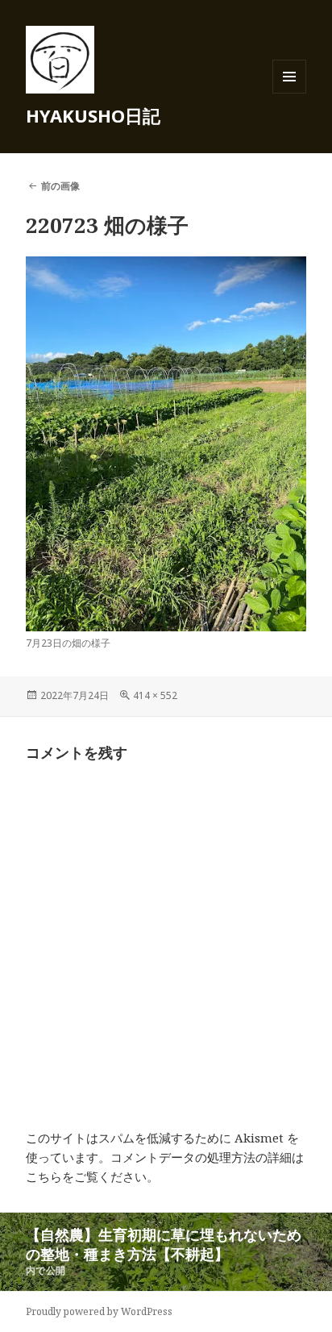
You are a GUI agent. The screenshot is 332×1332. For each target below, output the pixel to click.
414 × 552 (155, 695)
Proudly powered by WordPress (99, 1311)
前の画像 (60, 186)
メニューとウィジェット (289, 93)
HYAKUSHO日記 (93, 115)
